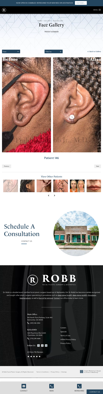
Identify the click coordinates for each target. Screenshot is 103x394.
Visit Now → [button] (80, 3)
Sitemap (64, 372)
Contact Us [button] (95, 392)
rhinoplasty (92, 295)
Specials (63, 331)
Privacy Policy (65, 343)
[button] (100, 10)
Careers (63, 327)
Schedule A (22, 230)
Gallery (47, 21)
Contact (23, 391)
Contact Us (26, 241)
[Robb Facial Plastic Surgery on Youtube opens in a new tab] (46, 345)
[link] (39, 319)
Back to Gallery (95, 51)
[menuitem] (38, 345)
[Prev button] (48, 195)
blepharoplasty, (25, 298)
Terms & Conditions (43, 372)
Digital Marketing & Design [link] (92, 371)
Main (51, 391)
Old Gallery (58, 21)
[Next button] (54, 195)
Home (40, 21)
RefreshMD (79, 391)
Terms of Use (65, 335)
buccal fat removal (46, 298)
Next (97, 166)
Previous (6, 166)
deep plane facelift (65, 295)
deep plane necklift (80, 295)
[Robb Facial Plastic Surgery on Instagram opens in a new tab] (38, 345)
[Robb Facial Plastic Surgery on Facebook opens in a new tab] (42, 345)
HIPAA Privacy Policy (68, 339)
